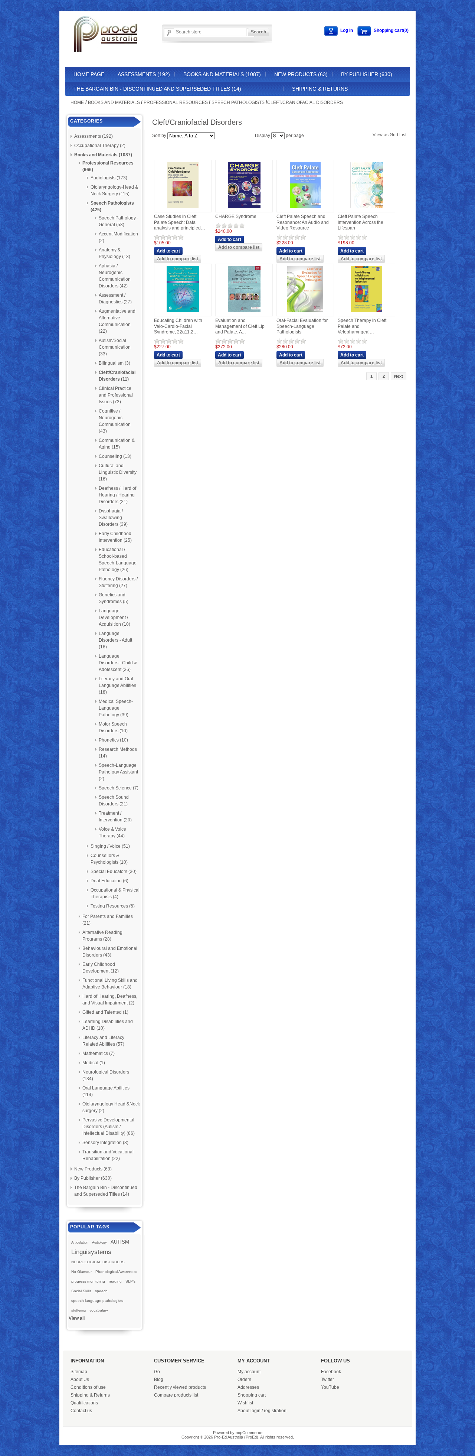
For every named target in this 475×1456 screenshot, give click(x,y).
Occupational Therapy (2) (99, 145)
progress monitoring (88, 1281)
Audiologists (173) (109, 177)
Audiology (99, 1242)
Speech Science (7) (118, 788)
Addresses (248, 1387)
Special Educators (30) (114, 871)
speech (101, 1291)
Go (157, 1371)
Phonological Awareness (116, 1272)
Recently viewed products (180, 1387)
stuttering (78, 1310)
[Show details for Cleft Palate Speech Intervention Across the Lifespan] (366, 208)
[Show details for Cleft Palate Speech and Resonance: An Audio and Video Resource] (305, 208)
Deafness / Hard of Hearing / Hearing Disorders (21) (117, 495)
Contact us (81, 1410)
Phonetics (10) (113, 740)
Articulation (79, 1242)
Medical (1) (93, 1062)
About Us (80, 1379)
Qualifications (84, 1402)
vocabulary (98, 1310)
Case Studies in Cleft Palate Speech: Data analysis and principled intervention (177, 222)
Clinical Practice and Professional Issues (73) (116, 395)
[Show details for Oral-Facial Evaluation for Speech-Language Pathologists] (305, 312)
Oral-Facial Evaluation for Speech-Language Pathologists (302, 326)
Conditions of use (88, 1387)
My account (249, 1371)
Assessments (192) (144, 74)
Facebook (331, 1371)
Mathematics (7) (98, 1053)
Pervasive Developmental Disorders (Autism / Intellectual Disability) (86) (108, 1126)
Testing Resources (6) (113, 906)
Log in (346, 30)
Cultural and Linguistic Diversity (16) (118, 472)
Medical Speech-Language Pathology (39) (116, 708)
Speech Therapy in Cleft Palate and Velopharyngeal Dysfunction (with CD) (362, 326)
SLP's (130, 1281)
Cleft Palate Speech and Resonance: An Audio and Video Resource (302, 222)
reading (115, 1281)
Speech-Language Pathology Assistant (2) (118, 772)
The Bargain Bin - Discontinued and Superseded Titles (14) (157, 89)
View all (77, 1318)
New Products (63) (301, 74)
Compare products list (176, 1395)
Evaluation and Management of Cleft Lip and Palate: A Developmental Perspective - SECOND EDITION (240, 326)
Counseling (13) (115, 456)
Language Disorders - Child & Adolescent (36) (118, 663)
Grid (394, 134)
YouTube (330, 1387)
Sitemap (79, 1371)
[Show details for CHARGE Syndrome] (244, 208)
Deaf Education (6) (109, 880)
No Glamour (81, 1272)
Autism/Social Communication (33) (115, 347)
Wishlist (245, 1402)
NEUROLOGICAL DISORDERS (98, 1262)
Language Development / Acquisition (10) (114, 617)
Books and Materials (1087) (222, 74)
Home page (88, 74)
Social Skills (81, 1291)
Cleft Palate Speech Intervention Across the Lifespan (360, 222)
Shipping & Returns (320, 89)
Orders (244, 1379)
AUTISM (120, 1242)
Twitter (327, 1379)
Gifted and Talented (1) (105, 1012)
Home (77, 102)
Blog (158, 1379)
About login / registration (262, 1410)
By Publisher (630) (366, 74)
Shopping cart (252, 1395)
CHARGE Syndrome (235, 216)
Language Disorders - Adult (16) (115, 640)
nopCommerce (249, 1432)
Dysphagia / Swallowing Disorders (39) (113, 517)
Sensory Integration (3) (105, 1142)
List (402, 134)
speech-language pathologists (97, 1301)
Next (398, 376)
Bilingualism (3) (114, 363)
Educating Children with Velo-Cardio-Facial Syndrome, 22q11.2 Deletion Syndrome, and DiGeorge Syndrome (178, 326)
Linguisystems (91, 1251)
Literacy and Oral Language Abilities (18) (117, 685)
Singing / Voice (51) (110, 846)
